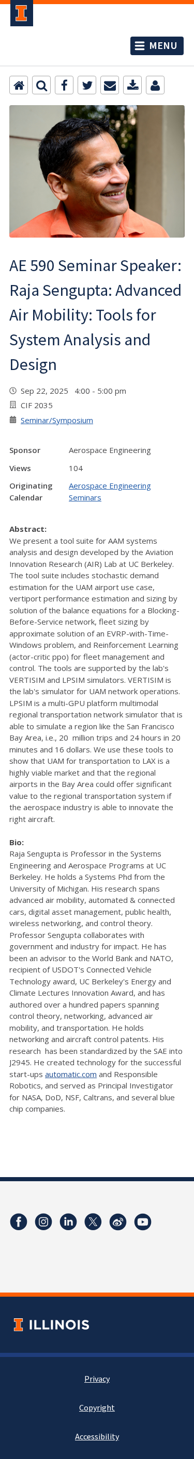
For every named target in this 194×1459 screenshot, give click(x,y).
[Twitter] (87, 85)
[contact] (155, 85)
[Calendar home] (18, 85)
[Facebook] (64, 85)
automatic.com (71, 1074)
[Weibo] (118, 1222)
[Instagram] (43, 1222)
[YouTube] (142, 1222)
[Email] (109, 85)
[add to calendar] (132, 85)
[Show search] (41, 85)
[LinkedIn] (68, 1222)
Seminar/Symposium (57, 420)
